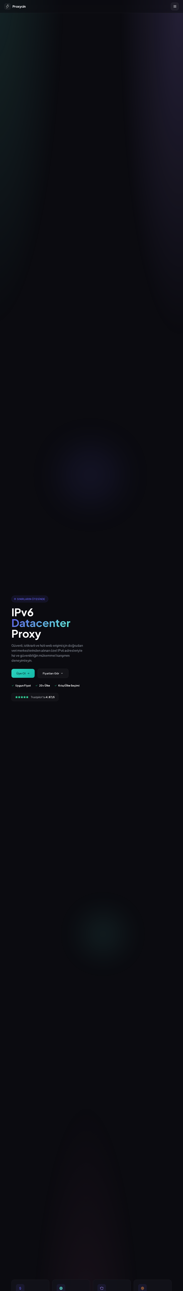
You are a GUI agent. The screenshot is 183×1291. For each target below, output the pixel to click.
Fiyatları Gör (51, 673)
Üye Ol (21, 673)
